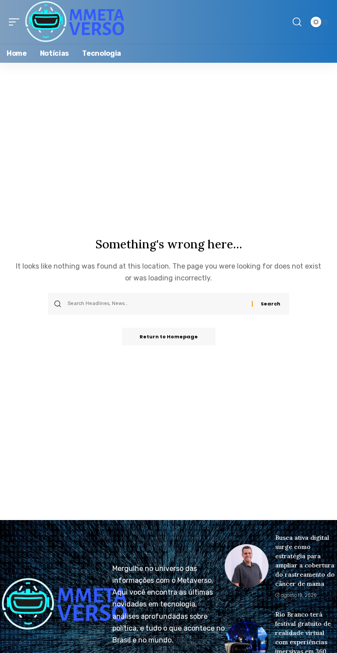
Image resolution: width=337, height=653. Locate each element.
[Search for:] (156, 304)
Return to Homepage (169, 336)
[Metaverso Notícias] (75, 22)
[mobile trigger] (16, 22)
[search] (297, 21)
